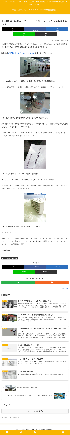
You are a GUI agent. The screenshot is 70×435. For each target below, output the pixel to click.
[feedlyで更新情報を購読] (18, 282)
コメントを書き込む (35, 411)
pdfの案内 (31, 53)
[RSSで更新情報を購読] (52, 282)
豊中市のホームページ (16, 53)
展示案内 (15, 258)
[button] (46, 34)
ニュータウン (6, 258)
